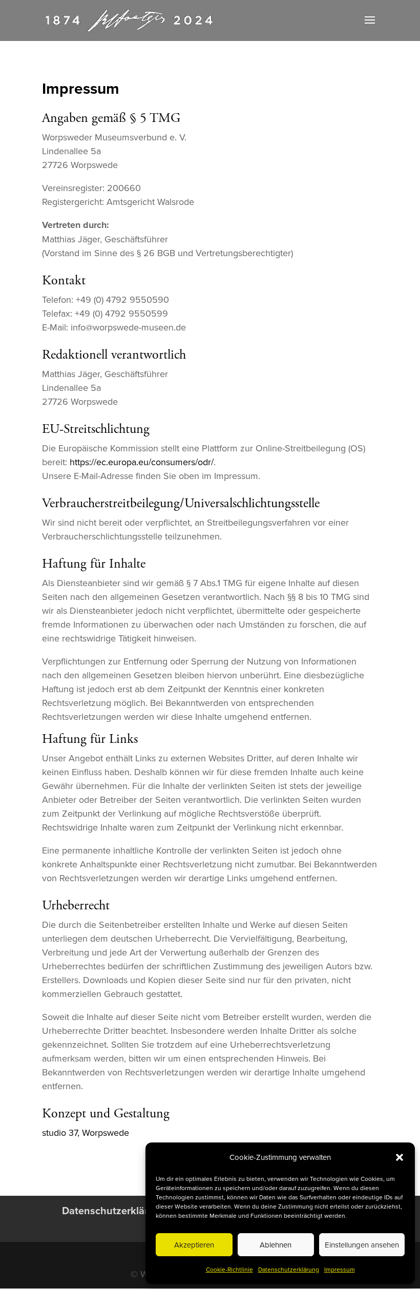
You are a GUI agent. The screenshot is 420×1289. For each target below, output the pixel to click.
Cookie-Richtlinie (229, 1269)
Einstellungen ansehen (362, 1244)
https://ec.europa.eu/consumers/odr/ (142, 461)
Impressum (339, 1269)
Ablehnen (275, 1244)
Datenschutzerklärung (288, 1269)
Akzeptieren (194, 1244)
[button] (399, 1157)
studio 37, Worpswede (85, 1132)
